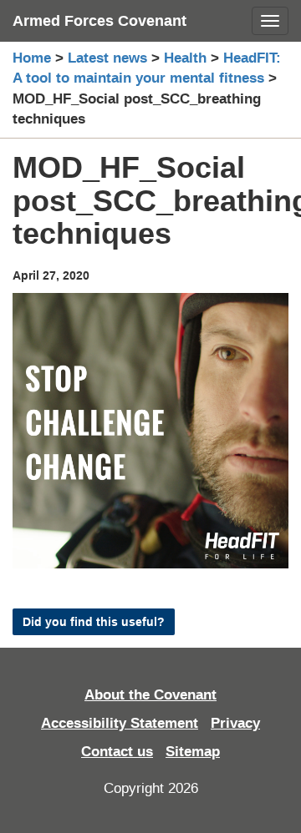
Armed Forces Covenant (99, 21)
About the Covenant (150, 695)
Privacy (235, 723)
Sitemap (193, 752)
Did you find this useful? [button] (94, 622)
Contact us (117, 752)
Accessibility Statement (119, 723)
